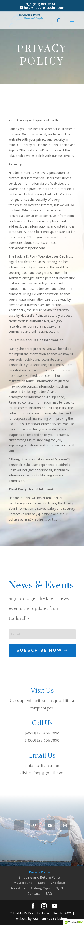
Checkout (58, 883)
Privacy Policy (39, 872)
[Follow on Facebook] (19, 825)
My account (23, 883)
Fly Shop (61, 888)
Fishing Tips (40, 888)
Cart (41, 883)
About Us (18, 888)
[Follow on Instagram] (65, 825)
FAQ (49, 893)
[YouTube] (54, 906)
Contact (33, 893)
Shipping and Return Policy (40, 877)
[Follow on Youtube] (50, 825)
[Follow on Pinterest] (34, 825)
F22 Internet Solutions (50, 918)
